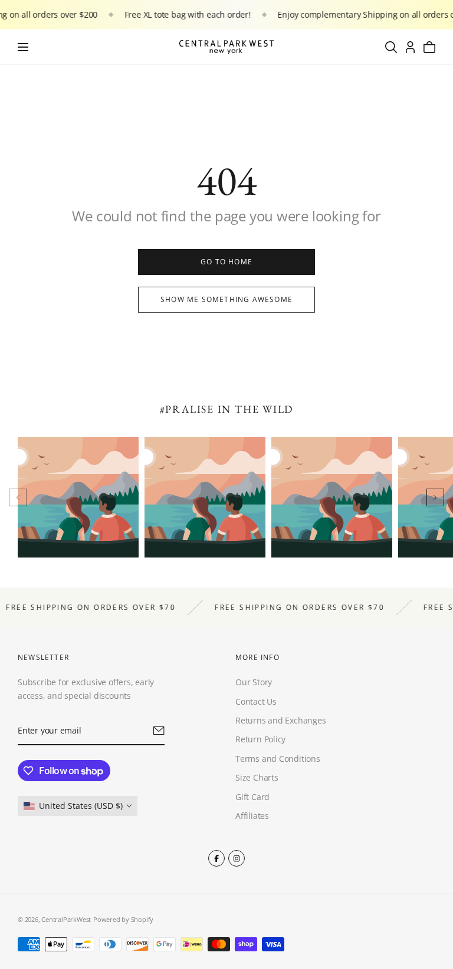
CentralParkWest (66, 919)
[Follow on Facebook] (216, 858)
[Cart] (429, 47)
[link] (226, 262)
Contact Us (256, 701)
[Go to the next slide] (435, 497)
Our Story (253, 682)
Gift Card (252, 796)
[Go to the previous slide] (18, 497)
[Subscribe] (159, 731)
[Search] (391, 47)
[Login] (410, 47)
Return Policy (260, 739)
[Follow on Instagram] (236, 858)
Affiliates (252, 815)
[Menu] (23, 47)
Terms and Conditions (277, 758)
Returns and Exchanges (280, 720)
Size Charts (256, 778)
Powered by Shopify (123, 919)
